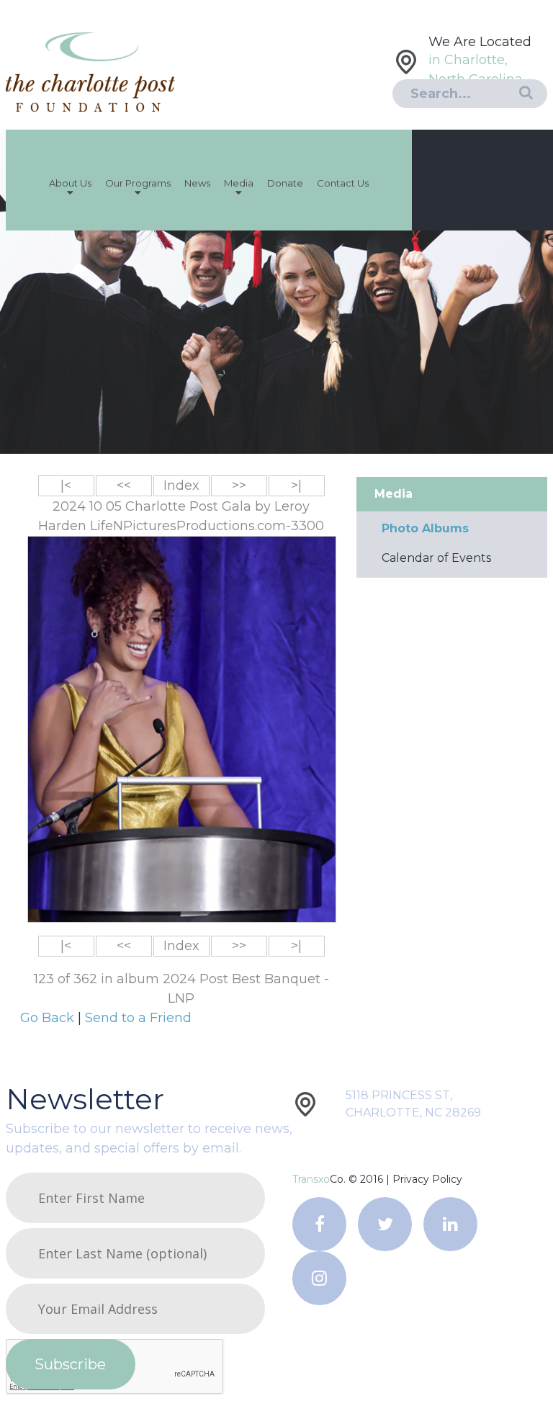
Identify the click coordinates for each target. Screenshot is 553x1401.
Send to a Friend (138, 1018)
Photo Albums (425, 528)
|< (65, 485)
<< (124, 485)
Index (181, 485)
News (197, 183)
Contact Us (343, 183)
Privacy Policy (427, 1179)
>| (296, 485)
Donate (285, 183)
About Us (70, 183)
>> (239, 485)
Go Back (49, 1018)
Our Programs (138, 183)
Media (238, 183)
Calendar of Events (436, 558)
